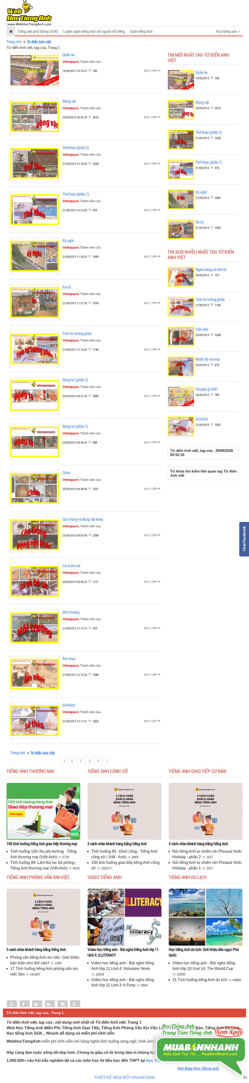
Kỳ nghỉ (68, 240)
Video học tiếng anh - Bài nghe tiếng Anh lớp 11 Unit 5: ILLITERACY (123, 952)
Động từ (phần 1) (75, 426)
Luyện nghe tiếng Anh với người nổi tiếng (94, 31)
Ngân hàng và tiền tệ (211, 269)
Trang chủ (14, 41)
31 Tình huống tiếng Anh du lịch (200, 980)
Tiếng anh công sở (108, 771)
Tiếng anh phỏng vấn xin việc (38, 877)
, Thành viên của (81, 61)
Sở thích (68, 704)
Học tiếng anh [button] (227, 31)
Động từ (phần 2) (75, 379)
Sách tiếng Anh (141, 31)
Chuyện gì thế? (207, 389)
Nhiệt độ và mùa (208, 359)
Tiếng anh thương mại (30, 771)
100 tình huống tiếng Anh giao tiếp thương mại (42, 843)
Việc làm (202, 329)
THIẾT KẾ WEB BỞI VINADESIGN (124, 1077)
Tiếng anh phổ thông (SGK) (38, 31)
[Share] (12, 1004)
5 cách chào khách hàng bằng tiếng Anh (117, 843)
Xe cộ (66, 286)
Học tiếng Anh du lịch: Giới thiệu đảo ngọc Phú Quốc (204, 952)
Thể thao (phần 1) (75, 194)
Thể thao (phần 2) (75, 147)
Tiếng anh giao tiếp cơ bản (197, 771)
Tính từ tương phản (77, 333)
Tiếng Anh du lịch (187, 877)
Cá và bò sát (71, 565)
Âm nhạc (69, 658)
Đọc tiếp (151, 70)
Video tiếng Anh (105, 877)
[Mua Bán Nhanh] (200, 1036)
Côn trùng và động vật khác (82, 519)
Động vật (69, 101)
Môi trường (71, 612)
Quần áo (68, 54)
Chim (66, 472)
